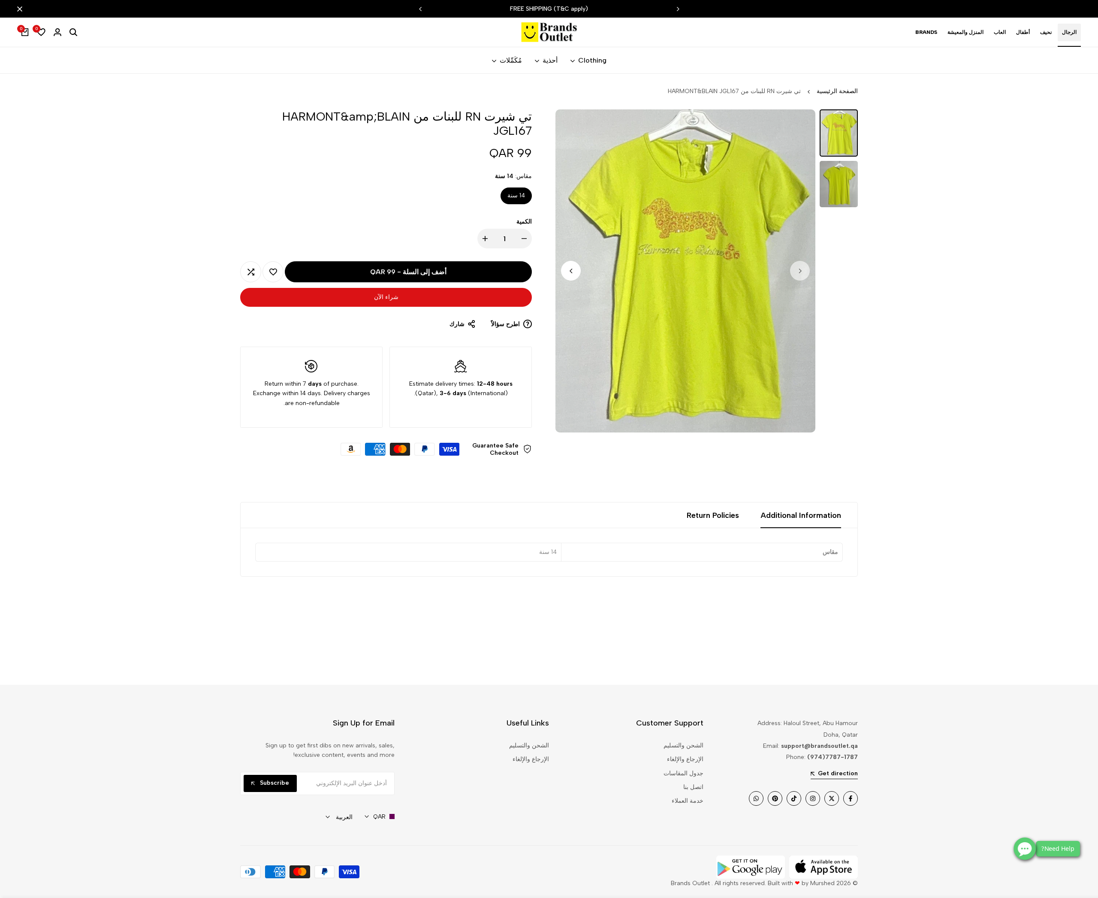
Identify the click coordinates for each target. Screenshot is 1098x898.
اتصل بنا (693, 787)
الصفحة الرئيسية (837, 91)
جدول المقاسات (683, 773)
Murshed (822, 883)
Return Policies (713, 515)
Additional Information (800, 515)
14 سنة (516, 195)
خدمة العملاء (687, 800)
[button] (273, 271)
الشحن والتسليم (683, 745)
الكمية (524, 221)
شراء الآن (386, 297)
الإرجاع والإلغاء (685, 759)
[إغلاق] (21, 9)
